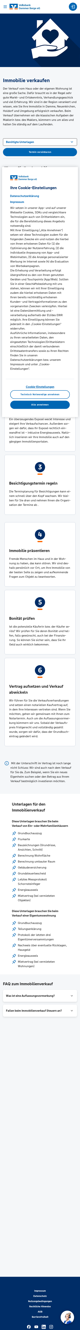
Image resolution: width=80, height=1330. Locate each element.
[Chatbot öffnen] (67, 1317)
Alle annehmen (40, 404)
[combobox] (40, 141)
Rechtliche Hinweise (40, 1306)
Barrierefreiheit (40, 1316)
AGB (40, 1311)
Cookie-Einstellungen (40, 387)
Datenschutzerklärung (24, 196)
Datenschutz (40, 1296)
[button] (40, 996)
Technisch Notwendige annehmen (40, 394)
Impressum (40, 1290)
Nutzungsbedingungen (40, 1301)
